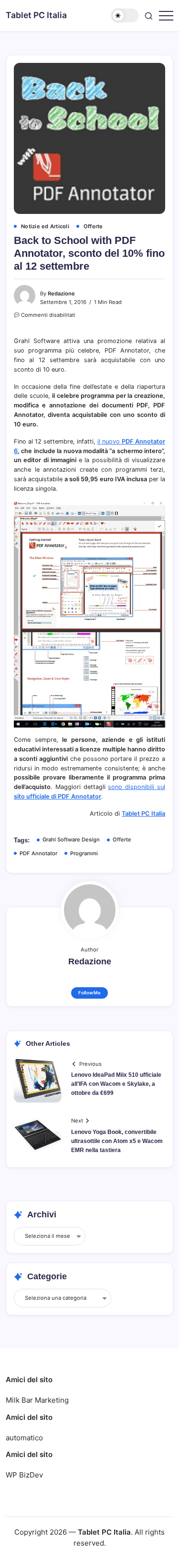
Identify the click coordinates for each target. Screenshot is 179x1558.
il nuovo (109, 441)
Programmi (84, 853)
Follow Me (89, 992)
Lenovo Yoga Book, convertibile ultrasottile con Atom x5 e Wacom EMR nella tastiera (117, 1141)
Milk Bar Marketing (37, 1400)
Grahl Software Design (71, 839)
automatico (24, 1437)
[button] (125, 15)
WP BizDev (24, 1474)
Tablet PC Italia (36, 15)
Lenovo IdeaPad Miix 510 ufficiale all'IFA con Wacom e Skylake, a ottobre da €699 (116, 1084)
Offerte (122, 839)
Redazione (61, 293)
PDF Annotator (38, 853)
